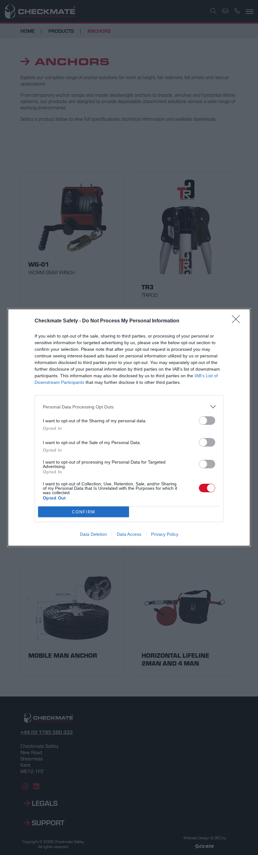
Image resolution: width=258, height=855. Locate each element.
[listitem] (129, 406)
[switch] (207, 420)
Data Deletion (93, 534)
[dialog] (129, 427)
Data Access (129, 534)
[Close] (238, 321)
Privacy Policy (164, 534)
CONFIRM (83, 512)
